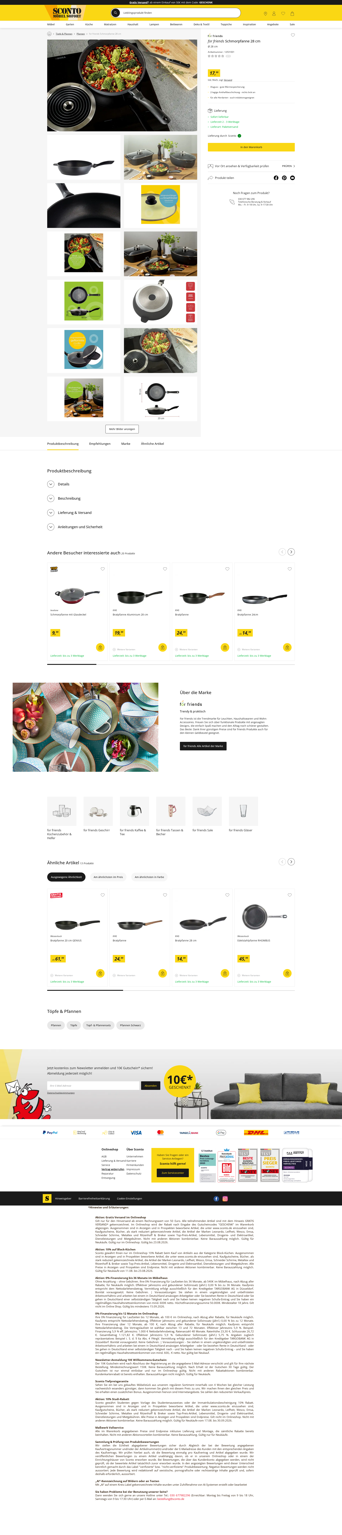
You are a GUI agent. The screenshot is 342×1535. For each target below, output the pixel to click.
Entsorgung (108, 1177)
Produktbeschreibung (63, 444)
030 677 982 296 (246, 198)
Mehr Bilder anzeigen (122, 429)
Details (63, 484)
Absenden (151, 1085)
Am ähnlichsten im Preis (108, 877)
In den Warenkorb (251, 147)
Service (106, 1165)
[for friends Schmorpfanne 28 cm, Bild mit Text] (160, 205)
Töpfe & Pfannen (64, 1011)
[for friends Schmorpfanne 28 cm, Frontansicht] (83, 157)
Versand (228, 80)
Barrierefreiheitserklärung (94, 1198)
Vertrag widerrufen (113, 1169)
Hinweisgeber (63, 1198)
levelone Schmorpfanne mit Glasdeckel (71, 564)
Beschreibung (69, 498)
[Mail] (292, 178)
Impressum (133, 1169)
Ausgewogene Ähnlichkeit (66, 877)
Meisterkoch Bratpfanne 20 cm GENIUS (71, 890)
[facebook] (216, 1198)
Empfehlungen (100, 444)
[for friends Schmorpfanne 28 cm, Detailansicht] (83, 205)
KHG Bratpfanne (182, 564)
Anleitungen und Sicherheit (80, 526)
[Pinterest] (284, 178)
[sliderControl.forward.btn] (291, 551)
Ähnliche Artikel (152, 444)
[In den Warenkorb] (100, 647)
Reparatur (108, 1173)
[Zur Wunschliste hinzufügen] (293, 35)
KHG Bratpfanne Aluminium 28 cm (130, 564)
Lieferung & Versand (75, 512)
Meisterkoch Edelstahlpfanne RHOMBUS (259, 890)
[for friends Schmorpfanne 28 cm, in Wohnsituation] (122, 85)
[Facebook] (276, 178)
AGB (104, 1156)
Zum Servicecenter (173, 1173)
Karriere (131, 1160)
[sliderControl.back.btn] (282, 551)
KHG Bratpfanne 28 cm (186, 890)
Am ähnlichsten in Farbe (149, 877)
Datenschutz (133, 1173)
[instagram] (225, 1198)
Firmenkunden (135, 1165)
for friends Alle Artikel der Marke (203, 746)
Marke (125, 444)
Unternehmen (134, 1156)
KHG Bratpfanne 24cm (248, 564)
